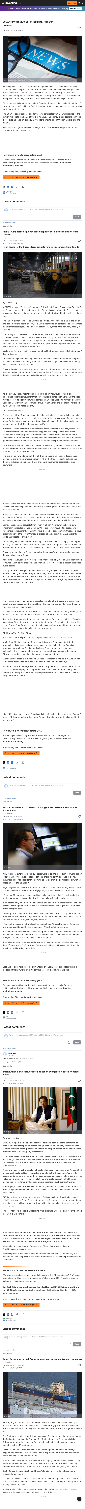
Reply (7, 1062)
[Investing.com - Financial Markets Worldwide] (13, 3)
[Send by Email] (22, 186)
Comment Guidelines (9, 223)
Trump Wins (12, 1053)
